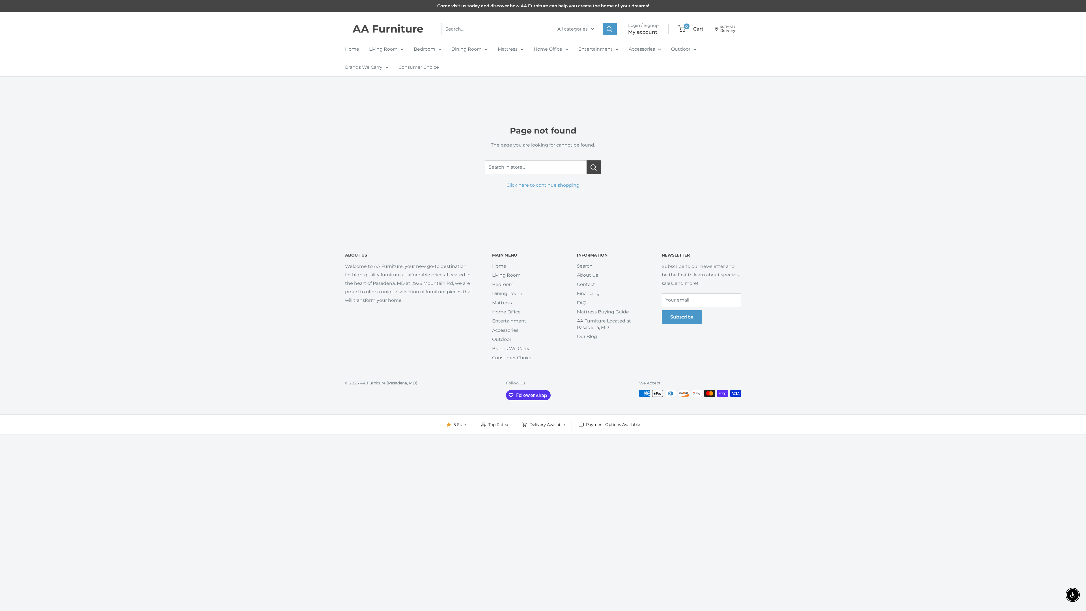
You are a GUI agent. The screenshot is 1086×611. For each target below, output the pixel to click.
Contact (586, 284)
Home (352, 49)
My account (642, 32)
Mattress (508, 49)
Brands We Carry (363, 67)
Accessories (642, 49)
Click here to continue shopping (543, 185)
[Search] (610, 29)
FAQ (581, 303)
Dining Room (466, 49)
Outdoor (680, 49)
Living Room (383, 49)
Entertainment (595, 49)
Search (584, 266)
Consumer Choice (418, 67)
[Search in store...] (594, 167)
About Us (587, 275)
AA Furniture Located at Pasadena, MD (604, 324)
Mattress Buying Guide (603, 312)
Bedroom (424, 49)
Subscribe (681, 317)
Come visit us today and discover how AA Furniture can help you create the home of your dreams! (543, 5)
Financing (588, 293)
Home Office (548, 49)
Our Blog (587, 336)
